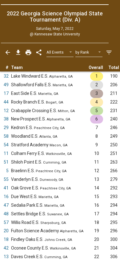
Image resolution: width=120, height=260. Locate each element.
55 (6, 179)
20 (6, 230)
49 (6, 84)
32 (6, 76)
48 (6, 213)
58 (6, 136)
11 (6, 153)
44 (6, 102)
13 (6, 256)
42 (6, 248)
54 (6, 144)
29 (6, 127)
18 (6, 239)
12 (6, 110)
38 (6, 118)
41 (6, 187)
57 (6, 222)
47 (6, 205)
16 (6, 196)
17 (6, 93)
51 (6, 162)
